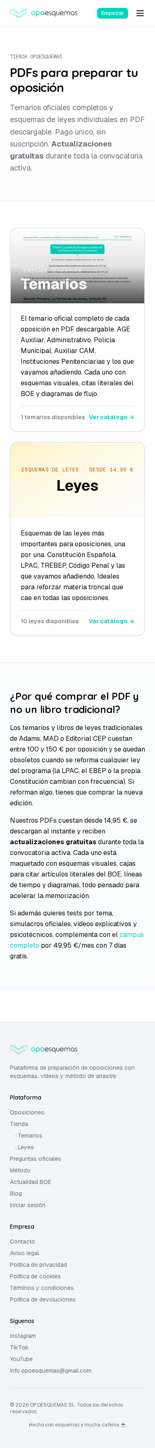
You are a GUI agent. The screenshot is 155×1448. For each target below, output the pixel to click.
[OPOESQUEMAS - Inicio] (43, 13)
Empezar (112, 13)
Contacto (22, 1241)
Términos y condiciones (42, 1288)
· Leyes (24, 1147)
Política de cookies (35, 1276)
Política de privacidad (38, 1264)
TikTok (19, 1347)
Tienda (19, 1124)
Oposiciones (27, 1112)
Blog (16, 1193)
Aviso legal (24, 1253)
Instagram (23, 1336)
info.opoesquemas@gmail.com (50, 1370)
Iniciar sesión (27, 1205)
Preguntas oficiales (35, 1158)
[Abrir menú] (140, 13)
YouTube (21, 1359)
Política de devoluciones (43, 1299)
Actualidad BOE (30, 1182)
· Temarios (29, 1135)
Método (20, 1170)
